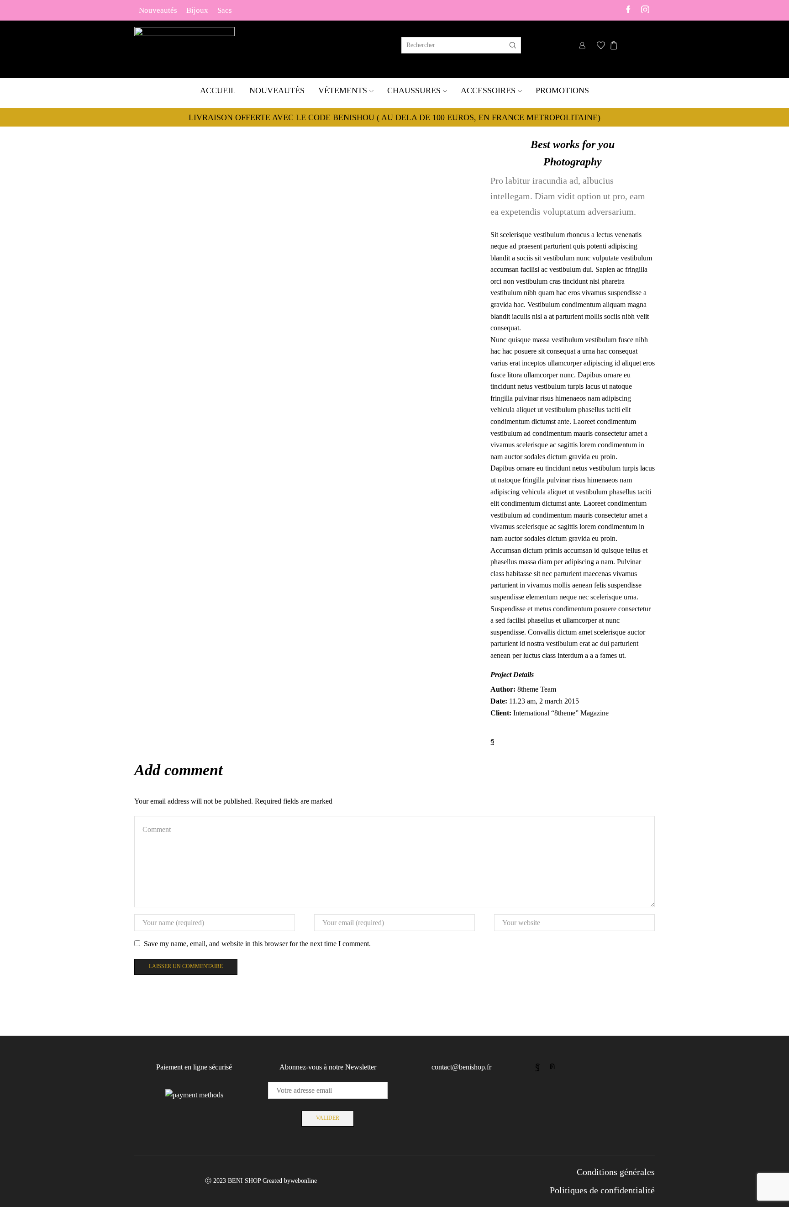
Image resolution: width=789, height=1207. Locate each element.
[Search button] (513, 45)
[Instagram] (645, 10)
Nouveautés (158, 10)
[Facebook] (628, 10)
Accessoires (488, 90)
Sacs (224, 10)
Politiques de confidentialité (602, 1190)
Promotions (562, 90)
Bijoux (197, 10)
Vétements (342, 90)
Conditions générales (616, 1172)
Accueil (218, 90)
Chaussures (414, 90)
